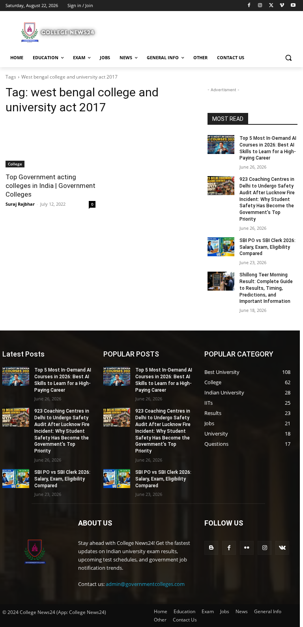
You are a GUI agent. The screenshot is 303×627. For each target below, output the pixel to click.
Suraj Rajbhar (20, 204)
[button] (288, 58)
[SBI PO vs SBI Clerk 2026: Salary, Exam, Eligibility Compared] (221, 246)
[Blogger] (211, 548)
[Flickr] (247, 548)
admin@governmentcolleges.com (145, 584)
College (15, 164)
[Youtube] (292, 5)
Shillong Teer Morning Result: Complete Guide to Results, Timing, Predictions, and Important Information (266, 288)
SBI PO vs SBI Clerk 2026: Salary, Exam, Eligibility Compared (267, 247)
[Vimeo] (281, 5)
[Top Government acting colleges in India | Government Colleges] (50, 144)
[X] (271, 5)
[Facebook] (249, 5)
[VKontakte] (282, 548)
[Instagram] (260, 5)
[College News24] (59, 32)
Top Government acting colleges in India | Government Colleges (50, 185)
